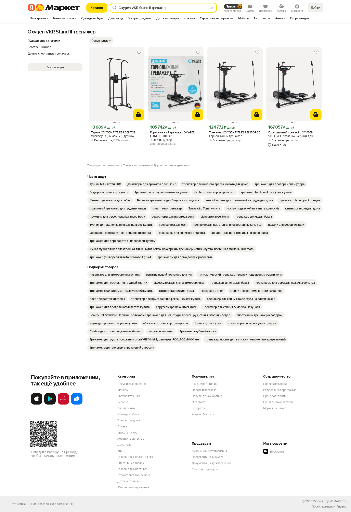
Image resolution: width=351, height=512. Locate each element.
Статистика (18, 504)
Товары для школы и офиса (135, 456)
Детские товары (128, 481)
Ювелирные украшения (133, 487)
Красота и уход (127, 432)
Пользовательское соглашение (52, 504)
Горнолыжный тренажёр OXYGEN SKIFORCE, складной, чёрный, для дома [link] (290, 134)
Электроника (126, 408)
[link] (105, 184)
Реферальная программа (279, 390)
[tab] (39, 19)
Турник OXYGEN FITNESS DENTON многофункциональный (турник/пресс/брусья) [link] (113, 134)
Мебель (122, 390)
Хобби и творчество (130, 438)
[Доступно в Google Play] (50, 403)
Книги (121, 450)
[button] (101, 40)
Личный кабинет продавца (209, 451)
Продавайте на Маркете (208, 457)
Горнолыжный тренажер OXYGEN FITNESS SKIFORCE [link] (172, 134)
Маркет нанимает (275, 408)
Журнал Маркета (203, 414)
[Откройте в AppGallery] (63, 403)
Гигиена (122, 402)
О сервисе (199, 402)
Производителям (274, 396)
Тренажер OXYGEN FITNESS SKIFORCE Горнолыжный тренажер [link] (234, 134)
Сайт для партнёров (205, 469)
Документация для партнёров (212, 463)
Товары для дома (128, 420)
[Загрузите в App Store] (36, 403)
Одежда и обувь (128, 414)
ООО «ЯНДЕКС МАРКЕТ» (329, 501)
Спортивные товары (130, 463)
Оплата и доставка (204, 390)
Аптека (122, 426)
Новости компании (275, 383)
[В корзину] (138, 115)
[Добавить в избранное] (139, 52)
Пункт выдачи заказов (278, 402)
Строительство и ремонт (134, 475)
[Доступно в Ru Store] (76, 403)
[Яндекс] (341, 506)
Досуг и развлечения (131, 383)
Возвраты (198, 408)
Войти (315, 8)
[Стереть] (212, 7)
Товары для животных (132, 469)
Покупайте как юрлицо (207, 396)
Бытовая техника (128, 396)
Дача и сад (124, 444)
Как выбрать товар (204, 383)
